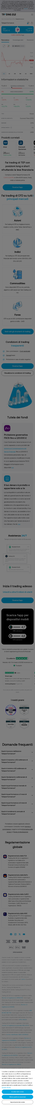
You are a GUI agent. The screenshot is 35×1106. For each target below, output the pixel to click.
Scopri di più (6, 1087)
